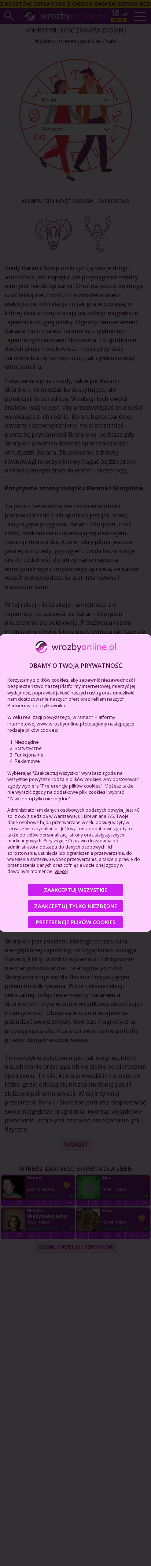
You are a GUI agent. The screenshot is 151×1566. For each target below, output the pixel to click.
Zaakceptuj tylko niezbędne (75, 906)
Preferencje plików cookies (75, 922)
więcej (61, 871)
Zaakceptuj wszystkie (75, 889)
